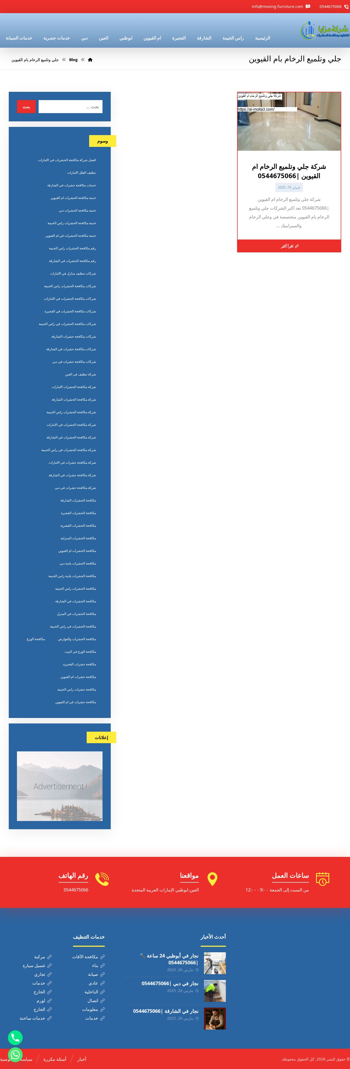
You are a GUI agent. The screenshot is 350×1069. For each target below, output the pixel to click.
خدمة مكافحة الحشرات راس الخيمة (72, 223)
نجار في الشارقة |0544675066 (166, 1011)
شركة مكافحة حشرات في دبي (75, 487)
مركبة (39, 957)
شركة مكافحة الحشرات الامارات (74, 386)
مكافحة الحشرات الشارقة (78, 500)
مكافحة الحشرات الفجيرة (78, 513)
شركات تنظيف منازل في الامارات (73, 273)
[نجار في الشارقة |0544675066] (215, 1019)
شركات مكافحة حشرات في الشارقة (71, 349)
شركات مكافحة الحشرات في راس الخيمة (67, 323)
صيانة (93, 974)
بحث (26, 106)
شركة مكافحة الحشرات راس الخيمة (71, 412)
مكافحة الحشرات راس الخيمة (75, 588)
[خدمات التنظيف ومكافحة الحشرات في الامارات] (324, 30)
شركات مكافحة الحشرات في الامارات (70, 298)
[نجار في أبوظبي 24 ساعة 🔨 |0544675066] (215, 963)
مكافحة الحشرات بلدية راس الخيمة (72, 576)
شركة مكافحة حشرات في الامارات (72, 462)
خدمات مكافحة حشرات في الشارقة (71, 185)
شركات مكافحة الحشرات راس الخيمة (70, 286)
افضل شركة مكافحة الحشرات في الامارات (67, 160)
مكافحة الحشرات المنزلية (78, 538)
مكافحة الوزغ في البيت (80, 651)
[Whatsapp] (15, 1054)
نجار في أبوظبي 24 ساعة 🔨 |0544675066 (169, 959)
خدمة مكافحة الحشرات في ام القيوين (70, 235)
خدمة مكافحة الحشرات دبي (77, 210)
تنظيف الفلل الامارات (81, 172)
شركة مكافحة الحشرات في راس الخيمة (68, 449)
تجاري (39, 974)
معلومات (90, 1009)
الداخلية (91, 992)
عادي (93, 983)
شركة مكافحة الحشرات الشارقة (74, 399)
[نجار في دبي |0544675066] (215, 991)
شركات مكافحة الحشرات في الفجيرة (70, 311)
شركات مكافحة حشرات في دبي (74, 361)
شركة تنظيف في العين (80, 374)
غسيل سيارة (34, 965)
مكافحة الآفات (85, 957)
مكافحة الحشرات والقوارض (77, 639)
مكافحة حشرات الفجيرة (79, 664)
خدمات (38, 983)
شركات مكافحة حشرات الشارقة (73, 336)
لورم (41, 1000)
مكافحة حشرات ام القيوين (78, 676)
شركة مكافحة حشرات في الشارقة (72, 475)
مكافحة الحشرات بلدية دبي (78, 563)
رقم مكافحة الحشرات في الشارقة (72, 260)
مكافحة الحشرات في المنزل (76, 613)
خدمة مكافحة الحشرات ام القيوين (73, 197)
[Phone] (15, 1037)
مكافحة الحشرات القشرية (78, 525)
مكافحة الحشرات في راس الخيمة (73, 626)
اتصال (93, 1000)
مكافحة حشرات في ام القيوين (75, 702)
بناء (95, 965)
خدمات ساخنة (32, 1018)
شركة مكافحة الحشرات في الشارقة (71, 437)
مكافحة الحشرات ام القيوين (77, 550)
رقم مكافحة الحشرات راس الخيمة (72, 248)
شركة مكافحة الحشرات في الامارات (71, 424)
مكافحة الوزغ (36, 639)
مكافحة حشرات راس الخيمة (76, 689)
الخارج (39, 992)
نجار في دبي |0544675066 (170, 983)
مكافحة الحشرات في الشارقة (75, 601)
